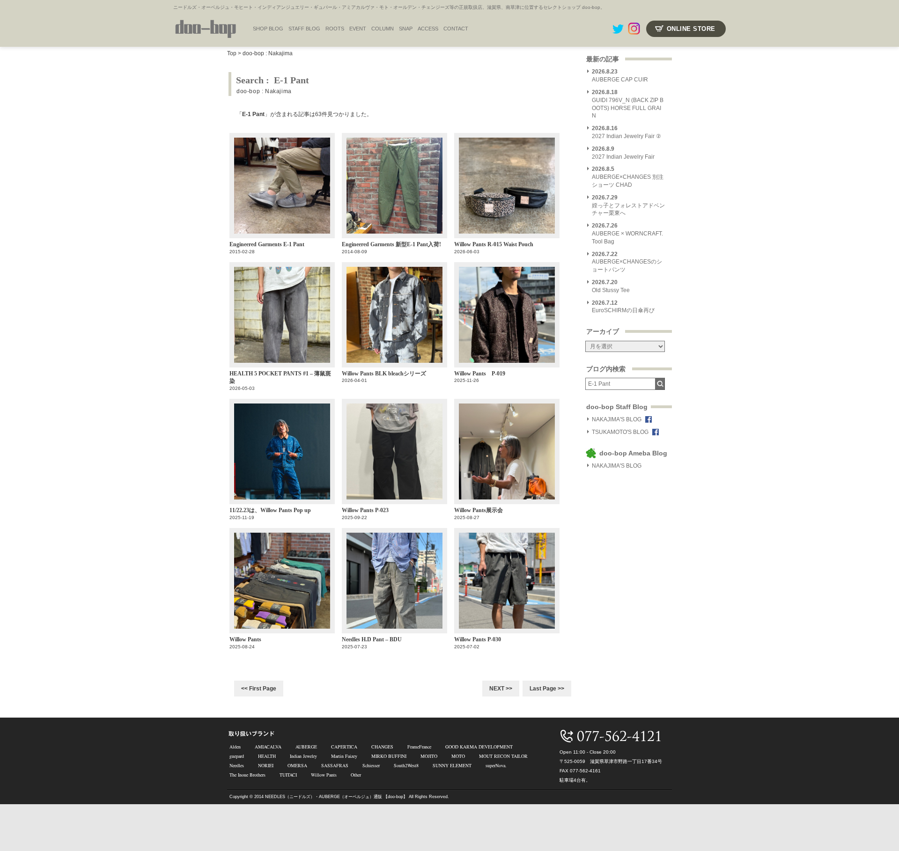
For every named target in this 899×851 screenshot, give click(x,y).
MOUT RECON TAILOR (503, 756)
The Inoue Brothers (247, 774)
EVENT (357, 28)
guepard (236, 756)
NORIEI (265, 765)
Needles (236, 765)
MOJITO (428, 756)
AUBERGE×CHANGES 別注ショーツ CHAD (627, 177)
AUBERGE (306, 746)
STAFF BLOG (304, 28)
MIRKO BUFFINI (388, 756)
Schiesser (371, 765)
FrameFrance (419, 746)
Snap (406, 28)
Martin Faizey (344, 756)
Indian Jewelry (303, 756)
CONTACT (455, 28)
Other (356, 774)
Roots (334, 28)
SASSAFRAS (334, 765)
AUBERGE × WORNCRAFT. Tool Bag (627, 233)
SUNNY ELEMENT (452, 765)
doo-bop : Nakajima (268, 53)
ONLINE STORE (691, 28)
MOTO (458, 756)
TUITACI (288, 774)
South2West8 (406, 765)
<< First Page (258, 688)
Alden (235, 746)
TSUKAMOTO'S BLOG (620, 432)
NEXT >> (500, 688)
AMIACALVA (268, 746)
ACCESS (428, 28)
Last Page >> (547, 688)
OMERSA (297, 765)
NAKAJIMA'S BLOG (616, 419)
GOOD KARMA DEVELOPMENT (479, 746)
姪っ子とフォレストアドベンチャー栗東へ (628, 205)
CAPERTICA (344, 746)
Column (382, 28)
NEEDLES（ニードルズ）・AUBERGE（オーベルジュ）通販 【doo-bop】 (336, 796)
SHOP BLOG (268, 28)
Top (231, 53)
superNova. (496, 765)
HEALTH (267, 756)
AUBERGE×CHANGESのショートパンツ (627, 262)
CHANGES (382, 746)
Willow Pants (324, 774)
